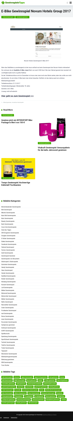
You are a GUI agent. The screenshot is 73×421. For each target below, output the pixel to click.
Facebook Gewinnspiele (8, 244)
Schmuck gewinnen (38, 399)
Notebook (59, 393)
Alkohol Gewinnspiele (8, 212)
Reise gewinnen (50, 396)
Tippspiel (4, 351)
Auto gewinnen (53, 377)
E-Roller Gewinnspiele (8, 238)
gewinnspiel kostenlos (8, 386)
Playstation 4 (18, 396)
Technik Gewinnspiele (8, 342)
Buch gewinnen (31, 380)
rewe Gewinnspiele (7, 319)
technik (64, 399)
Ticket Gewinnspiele (7, 348)
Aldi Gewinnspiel (6, 210)
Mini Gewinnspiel (7, 393)
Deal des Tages (6, 230)
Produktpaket (29, 396)
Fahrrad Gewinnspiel (8, 17)
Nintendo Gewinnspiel (48, 393)
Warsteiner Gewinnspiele (9, 354)
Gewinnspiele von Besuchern (10, 259)
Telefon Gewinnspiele (8, 345)
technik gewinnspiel (8, 402)
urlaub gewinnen (21, 402)
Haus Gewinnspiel (7, 270)
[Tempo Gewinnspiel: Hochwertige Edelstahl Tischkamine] (18, 168)
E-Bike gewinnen (50, 380)
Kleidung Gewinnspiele (8, 282)
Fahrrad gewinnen (7, 102)
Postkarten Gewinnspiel (8, 310)
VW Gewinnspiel (33, 402)
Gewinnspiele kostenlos (34, 383)
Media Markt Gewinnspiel (53, 390)
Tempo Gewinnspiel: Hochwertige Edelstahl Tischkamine (15, 183)
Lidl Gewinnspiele (6, 287)
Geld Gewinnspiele (7, 253)
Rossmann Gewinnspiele (9, 322)
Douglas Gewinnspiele (8, 235)
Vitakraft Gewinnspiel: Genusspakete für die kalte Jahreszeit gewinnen (54, 149)
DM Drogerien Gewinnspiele (10, 233)
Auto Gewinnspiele (7, 218)
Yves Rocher (5, 365)
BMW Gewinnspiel (19, 380)
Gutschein (21, 386)
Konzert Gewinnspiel (7, 284)
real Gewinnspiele (6, 313)
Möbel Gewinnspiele (7, 290)
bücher (40, 380)
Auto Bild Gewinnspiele (8, 215)
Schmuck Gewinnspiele (8, 328)
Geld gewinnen (21, 383)
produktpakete (39, 396)
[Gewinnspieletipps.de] (13, 2)
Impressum (6, 417)
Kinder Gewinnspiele (7, 279)
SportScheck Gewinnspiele (9, 339)
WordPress (45, 414)
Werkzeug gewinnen (7, 359)
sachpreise (61, 396)
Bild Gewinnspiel (7, 380)
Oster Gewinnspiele (7, 307)
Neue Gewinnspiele (33, 393)
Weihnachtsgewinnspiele (9, 356)
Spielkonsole (5, 333)
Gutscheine (29, 386)
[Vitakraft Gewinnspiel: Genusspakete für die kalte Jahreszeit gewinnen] (55, 129)
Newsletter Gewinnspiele (9, 305)
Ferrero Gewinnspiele (8, 250)
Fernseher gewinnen (8, 383)
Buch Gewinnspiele (7, 224)
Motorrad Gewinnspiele (8, 293)
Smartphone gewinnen (52, 399)
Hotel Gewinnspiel (7, 390)
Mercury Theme (52, 414)
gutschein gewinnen (41, 386)
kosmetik (17, 390)
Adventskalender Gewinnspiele (11, 207)
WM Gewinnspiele (7, 362)
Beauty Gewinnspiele (7, 221)
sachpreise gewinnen (8, 399)
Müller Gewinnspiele (7, 299)
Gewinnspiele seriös (50, 383)
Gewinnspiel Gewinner (8, 256)
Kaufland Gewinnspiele (8, 276)
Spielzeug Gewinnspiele (8, 336)
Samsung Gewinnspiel (23, 399)
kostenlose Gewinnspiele (18, 102)
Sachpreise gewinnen (22, 17)
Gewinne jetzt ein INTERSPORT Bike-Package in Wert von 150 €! (17, 121)
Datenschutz (14, 417)
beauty (62, 377)
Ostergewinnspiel (7, 396)
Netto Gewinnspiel (7, 302)
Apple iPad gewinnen (41, 377)
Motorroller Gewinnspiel (8, 296)
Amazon (16, 377)
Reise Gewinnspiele (7, 316)
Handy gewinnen (54, 386)
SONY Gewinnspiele (7, 331)
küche (42, 390)
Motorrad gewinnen (20, 393)
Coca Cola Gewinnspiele (8, 227)
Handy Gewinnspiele (7, 267)
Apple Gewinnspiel (27, 377)
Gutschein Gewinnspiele (8, 264)
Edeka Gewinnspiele (7, 241)
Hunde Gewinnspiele (7, 273)
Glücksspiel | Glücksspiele (9, 261)
